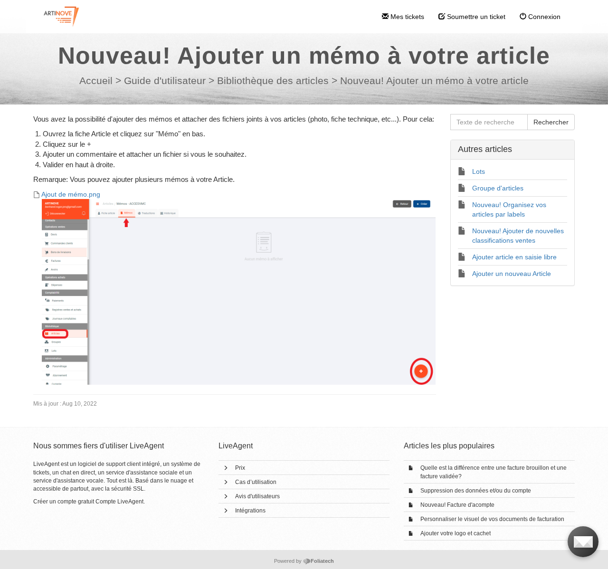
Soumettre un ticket (475, 16)
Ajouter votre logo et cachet (455, 533)
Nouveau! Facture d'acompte (457, 505)
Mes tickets (406, 16)
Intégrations (250, 510)
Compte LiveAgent (119, 501)
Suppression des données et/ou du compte (475, 490)
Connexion (543, 16)
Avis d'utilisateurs (257, 496)
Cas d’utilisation (255, 482)
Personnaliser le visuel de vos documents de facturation (492, 519)
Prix (240, 468)
